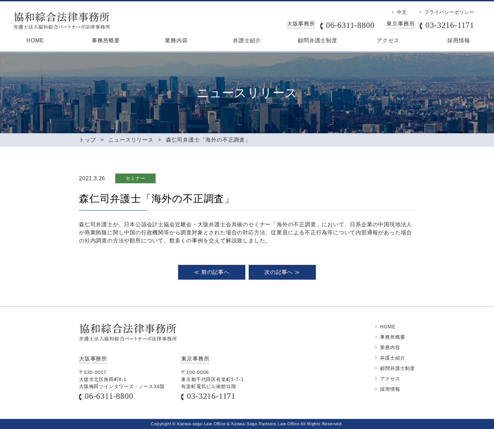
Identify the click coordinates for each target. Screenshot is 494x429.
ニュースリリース (130, 140)
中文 (402, 12)
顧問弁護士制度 (317, 40)
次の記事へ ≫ (282, 272)
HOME (35, 40)
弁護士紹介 (247, 40)
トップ (87, 140)
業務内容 (176, 40)
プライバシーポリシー (449, 12)
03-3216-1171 (449, 25)
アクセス (388, 40)
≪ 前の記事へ (212, 272)
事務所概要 (106, 40)
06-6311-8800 (350, 25)
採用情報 (458, 40)
